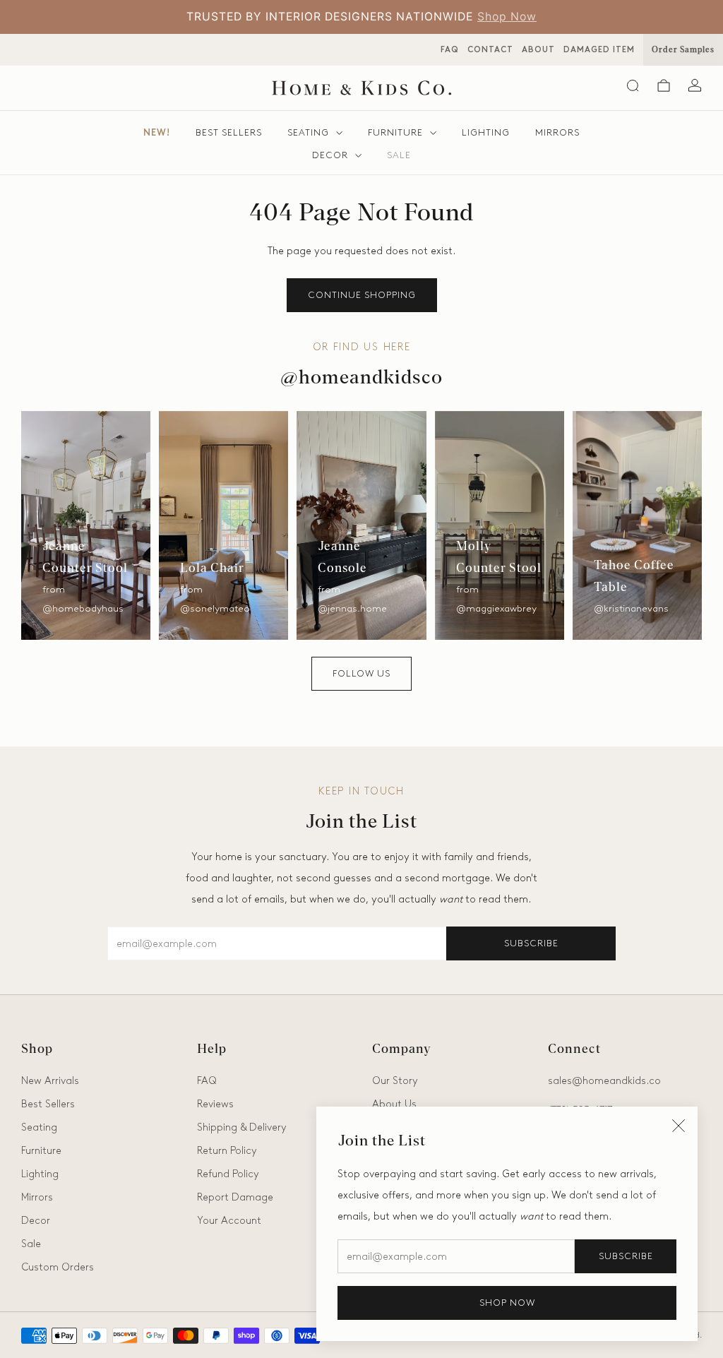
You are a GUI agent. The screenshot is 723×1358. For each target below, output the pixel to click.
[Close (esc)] (678, 1126)
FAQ (450, 49)
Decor (330, 155)
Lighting (486, 132)
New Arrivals (50, 1080)
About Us (394, 1103)
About (538, 49)
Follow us (361, 673)
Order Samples (683, 50)
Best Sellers (229, 132)
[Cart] (664, 85)
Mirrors (557, 132)
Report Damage (235, 1197)
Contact (490, 49)
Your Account (229, 1220)
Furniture (395, 132)
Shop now (507, 1302)
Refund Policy (228, 1173)
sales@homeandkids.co (604, 1080)
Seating (308, 132)
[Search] (633, 85)
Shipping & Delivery (242, 1127)
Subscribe (626, 1256)
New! (156, 132)
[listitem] (361, 17)
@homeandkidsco (361, 378)
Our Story (395, 1080)
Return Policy (227, 1150)
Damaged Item (599, 49)
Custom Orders (57, 1267)
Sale (399, 155)
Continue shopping (362, 295)
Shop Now (507, 16)
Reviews (215, 1103)
